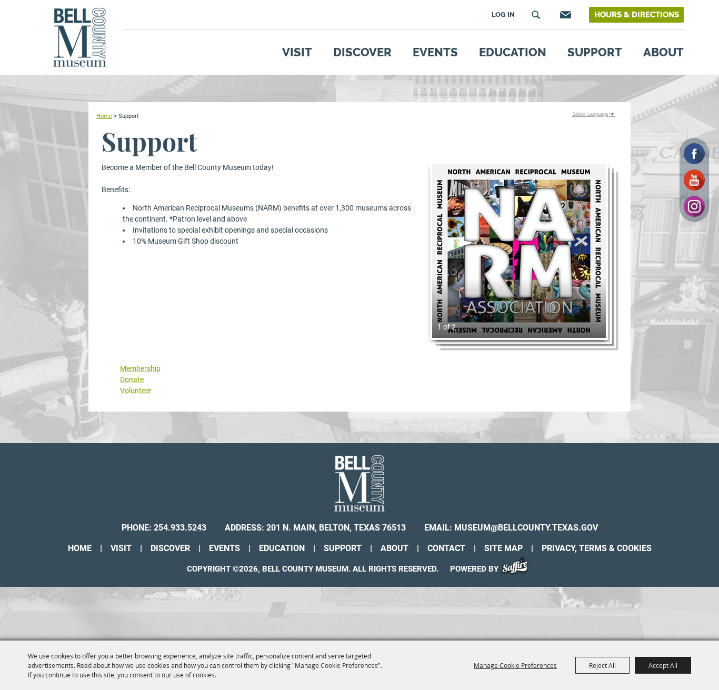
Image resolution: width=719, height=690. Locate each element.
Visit (297, 52)
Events (435, 52)
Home (104, 115)
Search (535, 15)
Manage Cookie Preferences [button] (515, 665)
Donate (132, 379)
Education (512, 52)
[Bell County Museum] (80, 38)
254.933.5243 (180, 528)
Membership (140, 368)
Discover (362, 52)
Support (594, 52)
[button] (519, 251)
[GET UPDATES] (564, 16)
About (663, 52)
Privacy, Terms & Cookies (597, 548)
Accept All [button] (662, 665)
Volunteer (136, 390)
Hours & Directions (636, 14)
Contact (446, 548)
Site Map (503, 548)
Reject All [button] (602, 665)
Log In (503, 14)
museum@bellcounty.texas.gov (526, 528)
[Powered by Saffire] (519, 569)
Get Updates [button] (564, 15)
